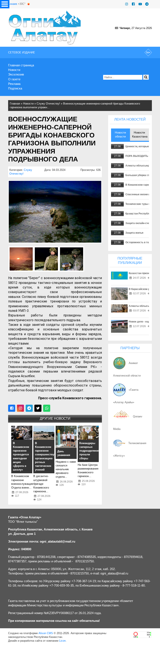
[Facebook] (133, 4)
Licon (62, 640)
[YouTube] (140, 4)
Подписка (15, 88)
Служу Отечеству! (48, 103)
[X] (37, 408)
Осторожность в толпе (139, 242)
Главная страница (21, 65)
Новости (14, 70)
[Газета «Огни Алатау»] (45, 27)
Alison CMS (46, 633)
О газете (14, 79)
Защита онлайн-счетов (139, 223)
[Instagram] (126, 4)
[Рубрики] (4, 4)
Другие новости (55, 418)
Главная (15, 103)
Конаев (12, 3)
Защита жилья (134, 232)
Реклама (14, 84)
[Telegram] (147, 4)
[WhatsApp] (46, 408)
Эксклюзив (16, 74)
